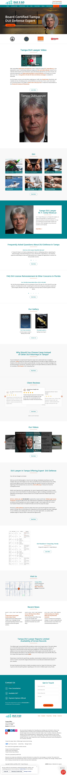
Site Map (54, 715)
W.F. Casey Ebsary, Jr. (49, 68)
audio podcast (19, 507)
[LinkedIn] (11, 730)
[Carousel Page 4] (36, 293)
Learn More (33, 90)
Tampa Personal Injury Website (12, 751)
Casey (17, 361)
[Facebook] (6, 730)
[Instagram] (16, 730)
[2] (29, 654)
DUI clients (20, 366)
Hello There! (62, 767)
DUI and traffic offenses (43, 70)
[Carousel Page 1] (31, 260)
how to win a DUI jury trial (34, 82)
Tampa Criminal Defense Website (12, 749)
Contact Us (56, 6)
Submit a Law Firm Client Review (33, 415)
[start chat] (63, 772)
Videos (43, 6)
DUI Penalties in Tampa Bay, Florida (47, 544)
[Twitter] (9, 730)
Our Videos (33, 427)
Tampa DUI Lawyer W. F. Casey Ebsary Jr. (47, 211)
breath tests (45, 79)
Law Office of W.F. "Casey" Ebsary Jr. (20, 764)
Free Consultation (57, 1)
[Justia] (14, 730)
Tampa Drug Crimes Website (11, 750)
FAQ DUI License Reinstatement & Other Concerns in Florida (33, 276)
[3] (30, 654)
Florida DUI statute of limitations (20, 84)
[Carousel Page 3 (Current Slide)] (36, 260)
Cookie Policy (21, 743)
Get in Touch (48, 683)
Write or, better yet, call (16, 499)
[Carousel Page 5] (38, 293)
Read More (38, 228)
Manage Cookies (28, 743)
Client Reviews (49, 6)
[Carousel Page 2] (33, 260)
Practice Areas (22, 6)
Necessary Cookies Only (16, 771)
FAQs (31, 6)
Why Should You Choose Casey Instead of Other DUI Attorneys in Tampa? (33, 353)
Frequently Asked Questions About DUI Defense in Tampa (33, 244)
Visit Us (33, 576)
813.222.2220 (57, 3)
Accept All (6, 771)
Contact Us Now (10, 25)
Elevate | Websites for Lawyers (53, 764)
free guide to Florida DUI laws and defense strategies (32, 74)
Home (8, 6)
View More (33, 194)
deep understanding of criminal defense (33, 73)
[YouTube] (6, 733)
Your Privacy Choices (12, 743)
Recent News (37, 6)
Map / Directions (39, 586)
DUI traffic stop (37, 484)
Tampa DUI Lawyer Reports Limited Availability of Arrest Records (33, 640)
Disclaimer (43, 715)
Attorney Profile (14, 6)
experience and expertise (25, 68)
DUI (27, 6)
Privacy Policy (49, 715)
